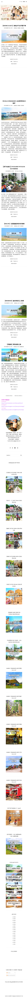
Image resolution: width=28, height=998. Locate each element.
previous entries (18, 395)
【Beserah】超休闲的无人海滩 (14, 301)
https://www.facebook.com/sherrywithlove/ (12, 403)
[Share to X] (11, 61)
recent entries (9, 395)
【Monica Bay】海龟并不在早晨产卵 (14, 26)
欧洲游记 (15, 346)
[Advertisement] (14, 84)
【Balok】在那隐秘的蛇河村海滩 (14, 224)
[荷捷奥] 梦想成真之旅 (14, 344)
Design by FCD (19, 996)
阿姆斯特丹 (22, 346)
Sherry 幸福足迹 (12, 996)
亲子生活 (17, 171)
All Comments (11, 975)
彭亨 (19, 226)
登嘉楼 (19, 28)
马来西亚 (22, 28)
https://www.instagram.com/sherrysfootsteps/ (12, 406)
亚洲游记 (15, 28)
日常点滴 (20, 171)
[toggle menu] (1, 1)
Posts (8, 972)
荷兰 (18, 346)
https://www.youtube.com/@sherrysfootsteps (12, 409)
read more (13, 63)
